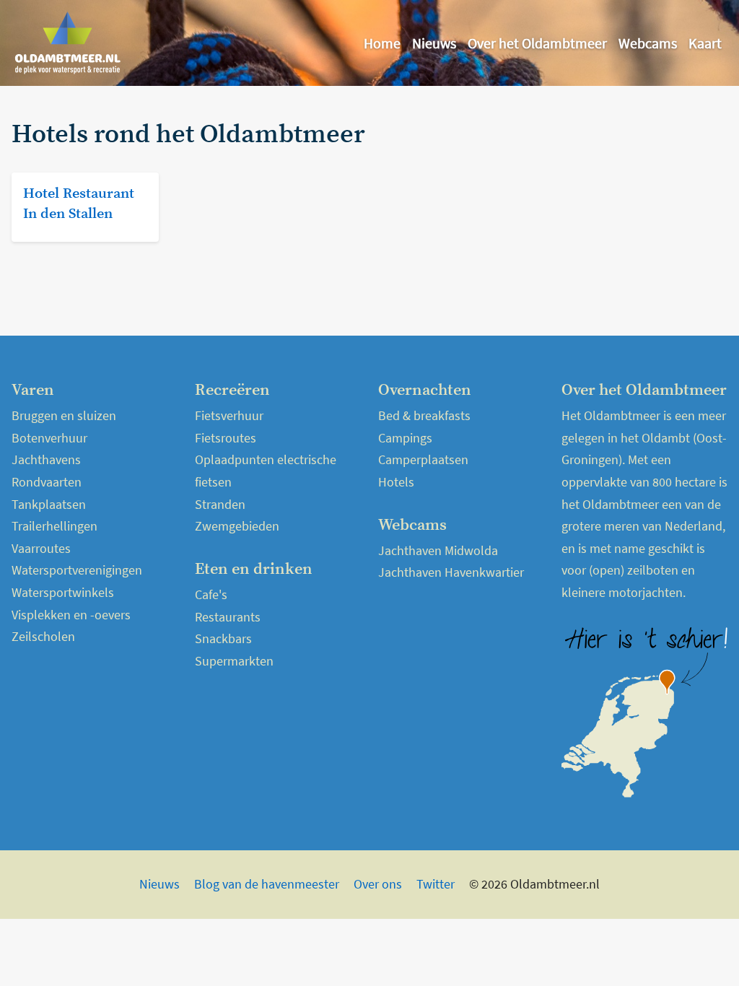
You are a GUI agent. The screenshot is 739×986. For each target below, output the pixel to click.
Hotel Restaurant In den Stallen (78, 204)
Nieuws (434, 43)
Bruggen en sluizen (64, 415)
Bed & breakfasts (424, 415)
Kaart (705, 43)
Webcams (647, 43)
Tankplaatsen (49, 504)
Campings (405, 437)
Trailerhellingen (54, 526)
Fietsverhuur (229, 415)
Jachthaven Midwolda (438, 550)
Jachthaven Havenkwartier (451, 572)
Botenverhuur (49, 437)
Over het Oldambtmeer (537, 43)
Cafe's (211, 594)
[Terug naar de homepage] (68, 43)
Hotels (396, 482)
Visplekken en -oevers (71, 614)
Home (382, 43)
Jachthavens (46, 459)
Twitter (435, 884)
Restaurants (228, 616)
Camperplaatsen (423, 459)
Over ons (378, 884)
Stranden (220, 504)
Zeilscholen (43, 636)
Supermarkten (234, 661)
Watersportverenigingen (77, 570)
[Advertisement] (610, 211)
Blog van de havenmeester (266, 884)
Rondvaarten (47, 482)
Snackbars (223, 638)
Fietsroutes (225, 437)
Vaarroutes (41, 548)
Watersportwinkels (63, 592)
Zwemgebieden (237, 526)
